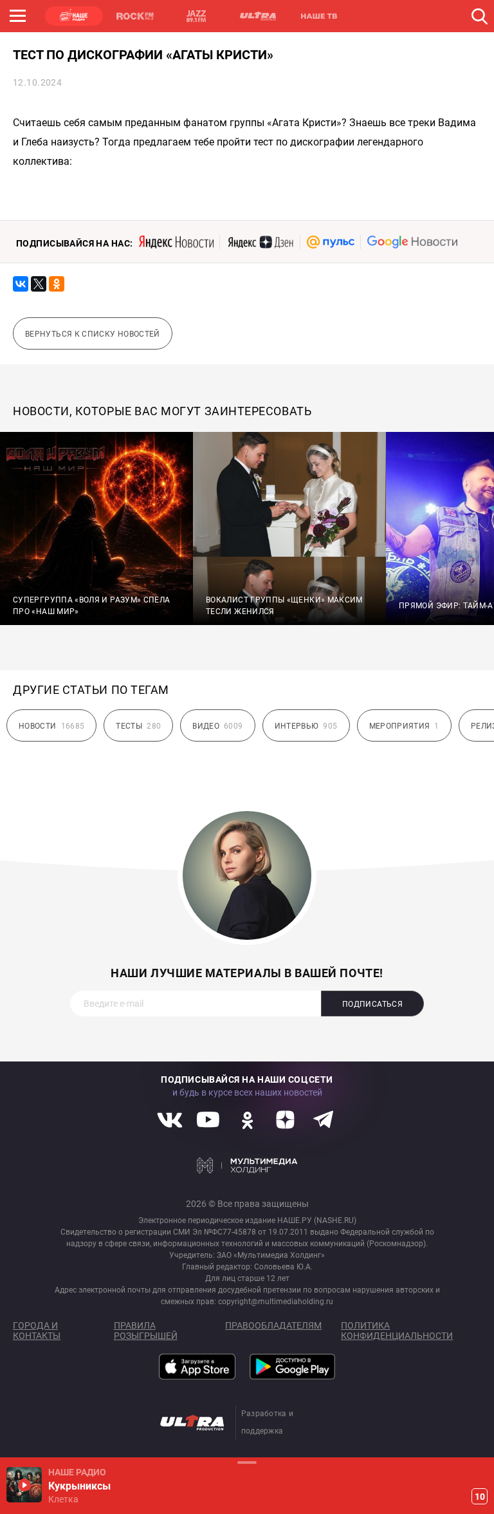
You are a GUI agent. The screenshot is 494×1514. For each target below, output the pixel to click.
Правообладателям (273, 1325)
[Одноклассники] (56, 284)
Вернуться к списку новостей (92, 334)
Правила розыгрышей (146, 1330)
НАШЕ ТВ (318, 16)
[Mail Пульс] (330, 242)
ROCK (135, 16)
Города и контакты (36, 1330)
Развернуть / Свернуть (247, 1462)
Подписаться (372, 1004)
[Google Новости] (412, 242)
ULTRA (257, 16)
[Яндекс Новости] (176, 242)
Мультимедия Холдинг (247, 1165)
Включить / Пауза (24, 1484)
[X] (38, 284)
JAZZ (196, 16)
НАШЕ (74, 16)
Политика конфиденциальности (397, 1330)
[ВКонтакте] (20, 284)
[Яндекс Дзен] (260, 242)
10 (480, 1496)
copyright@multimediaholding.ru (275, 1301)
